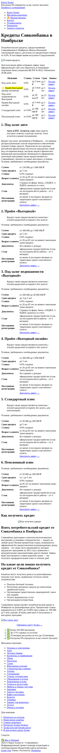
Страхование (13, 674)
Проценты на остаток (13, 717)
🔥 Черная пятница (16, 18)
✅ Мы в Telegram (10, 740)
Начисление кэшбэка (13, 720)
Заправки (11, 689)
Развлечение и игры (16, 681)
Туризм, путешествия (17, 676)
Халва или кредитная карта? (17, 727)
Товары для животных (18, 702)
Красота (11, 697)
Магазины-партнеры (17, 15)
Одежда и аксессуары (17, 684)
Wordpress (36, 750)
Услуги (10, 705)
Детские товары (14, 653)
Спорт (10, 663)
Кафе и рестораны (16, 694)
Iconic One (6, 750)
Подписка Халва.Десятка (15, 725)
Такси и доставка (15, 692)
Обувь (10, 658)
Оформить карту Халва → (29, 625)
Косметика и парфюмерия (19, 655)
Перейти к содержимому (13, 7)
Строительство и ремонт (19, 668)
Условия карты (14, 23)
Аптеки (10, 671)
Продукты (12, 661)
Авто (9, 650)
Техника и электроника (18, 648)
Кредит (10, 20)
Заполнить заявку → (29, 205)
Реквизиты (12, 25)
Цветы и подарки (15, 707)
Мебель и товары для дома (20, 687)
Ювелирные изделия (17, 666)
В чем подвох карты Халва (16, 730)
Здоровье (11, 699)
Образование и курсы (17, 679)
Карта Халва (7, 2)
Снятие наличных (12, 722)
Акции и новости (15, 28)
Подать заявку (51, 82)
